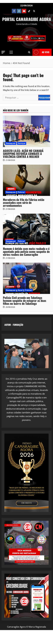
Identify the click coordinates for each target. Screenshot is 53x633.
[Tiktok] (29, 11)
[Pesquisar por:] (20, 97)
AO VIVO (45, 52)
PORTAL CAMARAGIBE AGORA (26, 19)
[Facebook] (14, 11)
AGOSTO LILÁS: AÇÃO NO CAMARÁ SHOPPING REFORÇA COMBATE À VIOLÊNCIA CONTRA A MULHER (23, 153)
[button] (3, 52)
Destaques (10, 143)
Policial (21, 192)
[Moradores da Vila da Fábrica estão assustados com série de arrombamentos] (26, 180)
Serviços (21, 143)
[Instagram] (19, 11)
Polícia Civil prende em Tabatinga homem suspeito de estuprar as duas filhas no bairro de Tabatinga (24, 300)
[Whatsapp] (39, 11)
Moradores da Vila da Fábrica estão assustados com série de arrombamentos (23, 202)
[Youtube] (24, 11)
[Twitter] (34, 11)
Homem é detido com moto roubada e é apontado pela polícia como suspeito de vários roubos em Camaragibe (26, 251)
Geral (20, 290)
